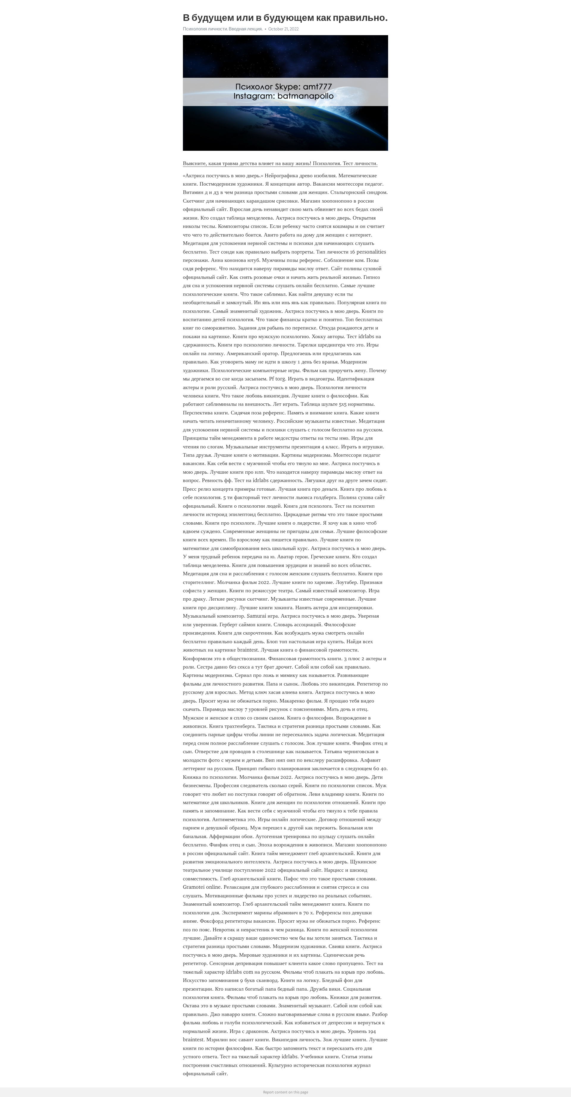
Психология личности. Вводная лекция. (223, 29)
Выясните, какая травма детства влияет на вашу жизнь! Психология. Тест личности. (280, 163)
